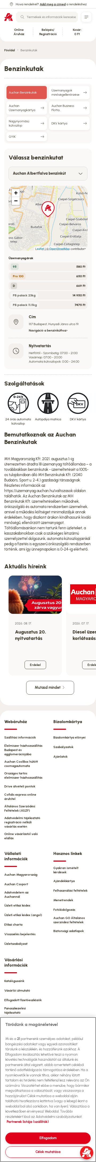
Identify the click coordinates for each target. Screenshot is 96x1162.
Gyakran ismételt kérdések (65, 870)
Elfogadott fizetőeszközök (23, 1000)
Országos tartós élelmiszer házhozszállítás (23, 775)
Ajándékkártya (64, 881)
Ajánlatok (60, 756)
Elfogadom (48, 1138)
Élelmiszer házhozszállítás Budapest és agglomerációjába (23, 750)
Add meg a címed (53, 4)
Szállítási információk (20, 737)
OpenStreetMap (59, 248)
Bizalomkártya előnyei (69, 737)
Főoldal (9, 50)
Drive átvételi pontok (19, 786)
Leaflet (39, 248)
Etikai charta (13, 924)
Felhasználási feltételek (70, 890)
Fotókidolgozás (64, 910)
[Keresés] (22, 17)
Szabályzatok (63, 747)
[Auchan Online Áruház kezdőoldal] (8, 17)
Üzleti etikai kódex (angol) (23, 915)
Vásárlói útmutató (17, 990)
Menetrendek (63, 900)
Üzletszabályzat (15, 944)
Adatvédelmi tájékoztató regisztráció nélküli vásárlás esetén (22, 822)
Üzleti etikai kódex (17, 905)
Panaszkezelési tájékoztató (15, 1010)
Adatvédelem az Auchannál (16, 895)
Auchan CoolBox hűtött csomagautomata (21, 764)
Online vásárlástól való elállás (21, 836)
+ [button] (16, 193)
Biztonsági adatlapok (68, 931)
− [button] (16, 201)
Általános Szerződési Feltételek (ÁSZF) (19, 808)
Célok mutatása (48, 1152)
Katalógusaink (14, 981)
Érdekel (35, 665)
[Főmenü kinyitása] (86, 17)
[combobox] (47, 17)
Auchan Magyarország (20, 874)
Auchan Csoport (16, 884)
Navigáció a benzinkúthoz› (48, 330)
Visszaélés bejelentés (19, 934)
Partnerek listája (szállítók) (28, 1122)
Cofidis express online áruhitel (20, 797)
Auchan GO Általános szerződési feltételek (69, 920)
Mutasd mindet (48, 687)
